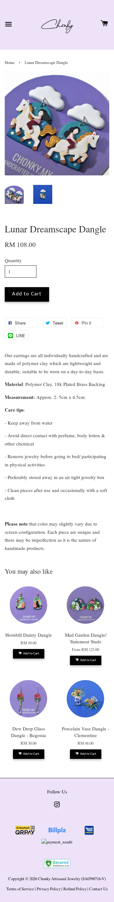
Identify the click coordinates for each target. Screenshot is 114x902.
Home (10, 62)
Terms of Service (20, 889)
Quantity (13, 260)
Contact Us (98, 889)
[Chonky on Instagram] (57, 807)
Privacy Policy (48, 889)
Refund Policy (74, 889)
